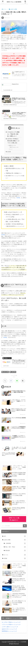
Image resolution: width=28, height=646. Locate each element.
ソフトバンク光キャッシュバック (11, 624)
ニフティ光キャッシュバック (10, 626)
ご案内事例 (13, 371)
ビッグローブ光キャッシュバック (11, 622)
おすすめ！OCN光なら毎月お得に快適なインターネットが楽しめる (13, 140)
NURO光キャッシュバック (9, 631)
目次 (13, 128)
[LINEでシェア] (17, 381)
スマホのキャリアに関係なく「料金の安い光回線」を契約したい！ (13, 134)
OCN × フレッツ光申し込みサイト (14, 519)
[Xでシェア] (5, 381)
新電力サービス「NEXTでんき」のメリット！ (14, 147)
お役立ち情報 (6, 371)
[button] (23, 381)
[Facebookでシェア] (11, 381)
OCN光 (18, 197)
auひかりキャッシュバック (9, 629)
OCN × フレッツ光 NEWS (14, 2)
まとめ (9, 151)
